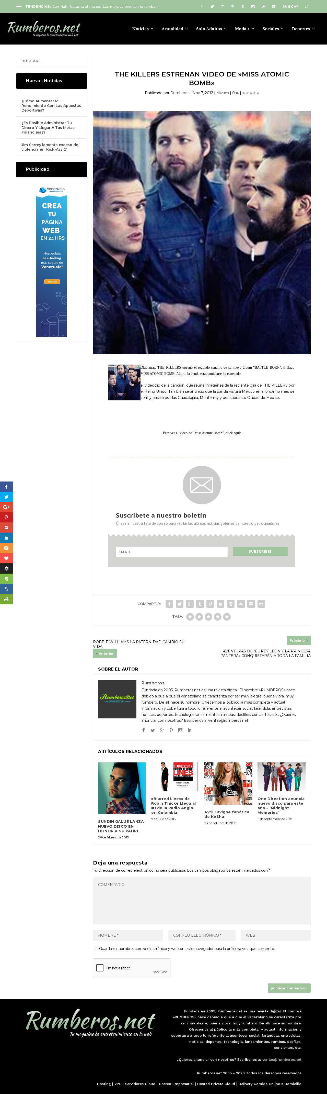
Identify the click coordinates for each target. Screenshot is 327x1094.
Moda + (242, 29)
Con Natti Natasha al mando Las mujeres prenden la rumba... (105, 6)
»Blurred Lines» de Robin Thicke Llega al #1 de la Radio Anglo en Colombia (173, 805)
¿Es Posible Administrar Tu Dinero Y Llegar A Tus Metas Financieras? (48, 127)
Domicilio (293, 1084)
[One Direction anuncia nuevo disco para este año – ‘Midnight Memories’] (282, 776)
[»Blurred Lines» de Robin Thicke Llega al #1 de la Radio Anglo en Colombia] (175, 776)
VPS (117, 1084)
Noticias (140, 29)
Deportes (301, 29)
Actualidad (172, 29)
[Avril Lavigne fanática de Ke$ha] (228, 783)
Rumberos (179, 93)
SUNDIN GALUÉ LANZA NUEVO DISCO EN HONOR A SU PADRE (121, 826)
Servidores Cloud (140, 1084)
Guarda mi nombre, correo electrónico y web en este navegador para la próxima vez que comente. (187, 948)
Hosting (104, 1084)
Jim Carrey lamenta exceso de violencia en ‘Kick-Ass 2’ (49, 147)
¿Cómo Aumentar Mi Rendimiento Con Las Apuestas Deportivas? (51, 106)
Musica (222, 93)
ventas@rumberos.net (281, 1059)
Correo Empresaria (176, 1084)
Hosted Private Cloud (216, 1084)
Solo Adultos (209, 29)
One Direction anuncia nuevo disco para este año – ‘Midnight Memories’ (281, 805)
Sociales (271, 29)
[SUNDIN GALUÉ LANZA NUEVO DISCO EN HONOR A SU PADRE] (122, 788)
